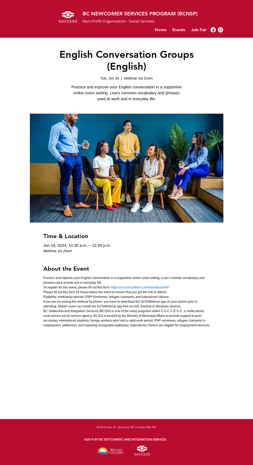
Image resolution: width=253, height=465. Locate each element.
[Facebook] (213, 30)
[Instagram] (220, 30)
